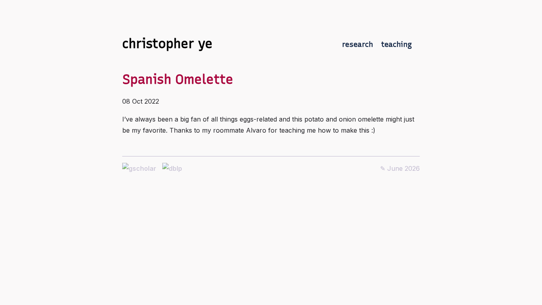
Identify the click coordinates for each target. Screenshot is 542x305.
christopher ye (167, 43)
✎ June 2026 (400, 168)
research (357, 44)
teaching (396, 44)
